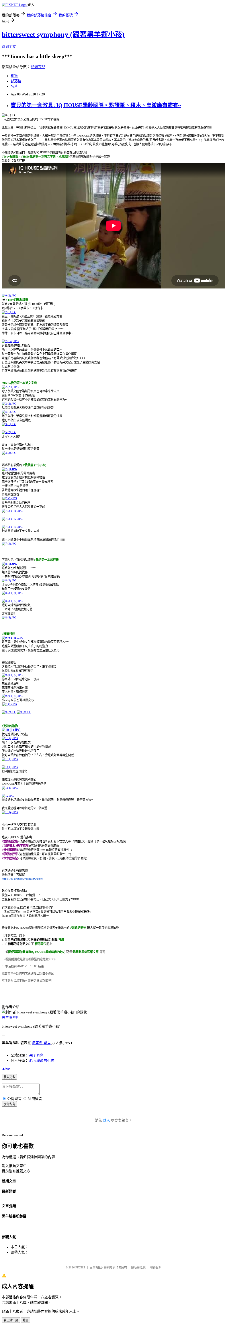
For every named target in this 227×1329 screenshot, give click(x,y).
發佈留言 (9, 1104)
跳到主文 (9, 47)
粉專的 (44, 939)
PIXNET (80, 1267)
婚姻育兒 (38, 67)
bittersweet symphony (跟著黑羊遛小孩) (63, 34)
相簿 (14, 76)
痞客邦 (37, 1043)
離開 (25, 1320)
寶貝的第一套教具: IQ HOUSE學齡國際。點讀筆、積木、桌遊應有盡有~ (96, 105)
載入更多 (9, 1077)
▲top (6, 1068)
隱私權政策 (138, 1267)
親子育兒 (36, 1055)
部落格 (16, 81)
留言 (47, 1043)
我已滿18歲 (11, 1320)
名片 (14, 86)
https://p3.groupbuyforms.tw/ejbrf (22, 878)
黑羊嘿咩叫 (11, 1017)
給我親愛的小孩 (41, 1060)
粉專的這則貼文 (18, 944)
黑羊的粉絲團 (16, 939)
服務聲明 (155, 1267)
